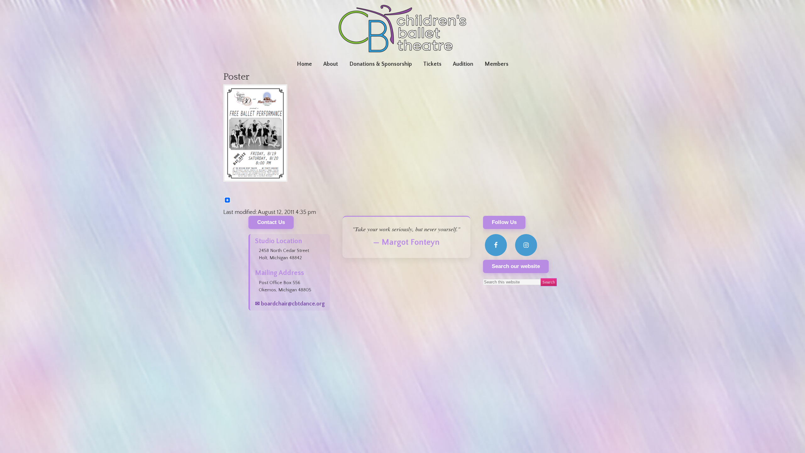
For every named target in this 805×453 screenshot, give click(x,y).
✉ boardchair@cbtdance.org (290, 304)
